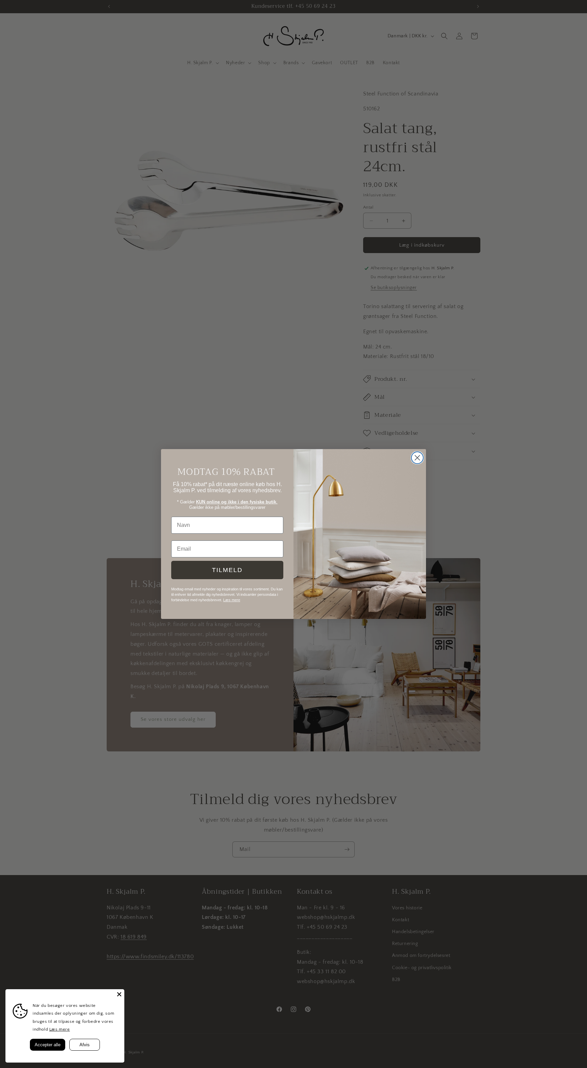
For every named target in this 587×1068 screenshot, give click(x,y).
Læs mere (59, 1029)
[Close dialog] (417, 458)
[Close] (119, 994)
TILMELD (227, 570)
